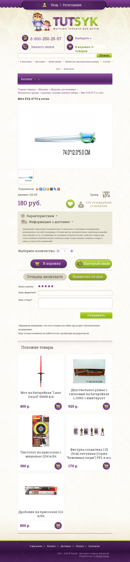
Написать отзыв (87, 276)
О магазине (25, 61)
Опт (58, 69)
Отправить (96, 315)
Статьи (106, 61)
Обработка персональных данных (82, 61)
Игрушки (43, 89)
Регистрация (72, 5)
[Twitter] (44, 189)
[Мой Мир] (51, 189)
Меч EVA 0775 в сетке (92, 93)
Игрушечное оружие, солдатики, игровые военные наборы (48, 93)
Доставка (40, 61)
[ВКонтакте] (41, 189)
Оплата (80, 546)
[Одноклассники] (48, 189)
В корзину (52, 263)
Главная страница (27, 89)
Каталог (51, 546)
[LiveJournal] (55, 189)
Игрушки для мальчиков (63, 89)
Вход (54, 5)
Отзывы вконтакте (45, 276)
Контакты (69, 69)
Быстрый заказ (97, 263)
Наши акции (55, 61)
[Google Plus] (58, 189)
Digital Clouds (102, 556)
